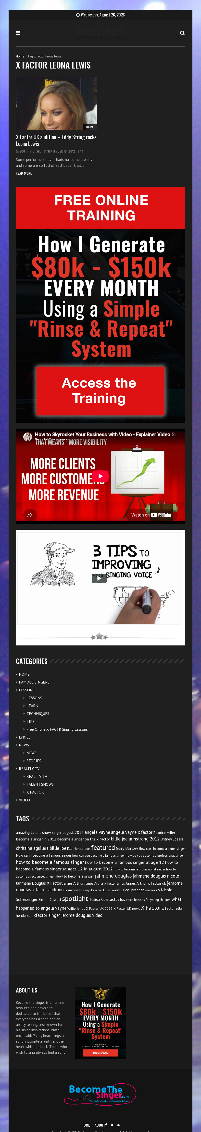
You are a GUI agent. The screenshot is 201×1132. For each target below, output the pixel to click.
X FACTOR (35, 792)
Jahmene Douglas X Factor (39, 883)
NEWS (90, 126)
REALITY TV (29, 768)
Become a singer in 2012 (36, 839)
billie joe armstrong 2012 (135, 839)
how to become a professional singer (139, 869)
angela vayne (97, 832)
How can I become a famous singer (43, 855)
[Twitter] (112, 1125)
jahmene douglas (113, 875)
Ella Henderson (78, 848)
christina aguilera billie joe (41, 848)
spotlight (75, 898)
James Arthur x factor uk (146, 883)
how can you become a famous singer (98, 855)
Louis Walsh (111, 890)
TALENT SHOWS (40, 784)
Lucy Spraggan (132, 890)
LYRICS (25, 737)
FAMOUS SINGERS (34, 682)
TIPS (30, 721)
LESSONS (27, 689)
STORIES (33, 760)
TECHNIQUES (37, 713)
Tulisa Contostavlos (107, 899)
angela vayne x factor (131, 832)
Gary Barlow (127, 848)
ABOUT (100, 1125)
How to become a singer (75, 876)
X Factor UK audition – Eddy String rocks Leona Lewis (56, 140)
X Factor (151, 907)
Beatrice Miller (164, 832)
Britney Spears (172, 839)
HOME (24, 674)
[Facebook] (106, 1125)
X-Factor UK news (126, 908)
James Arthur (73, 883)
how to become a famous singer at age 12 (124, 862)
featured (103, 847)
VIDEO (24, 799)
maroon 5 (152, 890)
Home (20, 56)
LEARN (32, 705)
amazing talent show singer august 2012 (50, 832)
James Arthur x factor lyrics (105, 883)
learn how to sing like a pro (83, 890)
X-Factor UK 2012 (99, 908)
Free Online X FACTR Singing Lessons (57, 729)
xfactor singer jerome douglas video (68, 915)
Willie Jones (76, 908)
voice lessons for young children (148, 900)
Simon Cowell (49, 899)
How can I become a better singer (162, 849)
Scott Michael (30, 151)
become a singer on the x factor (83, 839)
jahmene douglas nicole (156, 876)
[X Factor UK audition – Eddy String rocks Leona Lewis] (56, 103)
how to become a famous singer (50, 862)
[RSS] (118, 1125)
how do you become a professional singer (155, 855)
